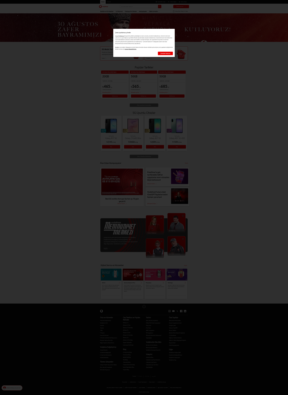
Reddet (117, 47)
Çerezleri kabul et (165, 53)
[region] (144, 43)
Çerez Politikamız (119, 36)
